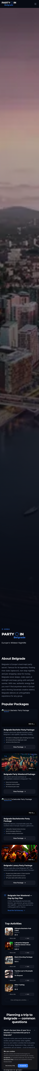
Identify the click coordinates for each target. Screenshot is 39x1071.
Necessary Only (10, 1065)
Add (28, 938)
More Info (13, 938)
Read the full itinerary (15, 910)
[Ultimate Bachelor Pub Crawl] (9, 932)
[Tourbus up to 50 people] (9, 974)
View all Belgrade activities (18, 1000)
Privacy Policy (8, 1061)
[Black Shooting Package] (9, 960)
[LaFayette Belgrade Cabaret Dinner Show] (9, 946)
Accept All (23, 1065)
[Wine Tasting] (9, 988)
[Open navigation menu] (35, 4)
